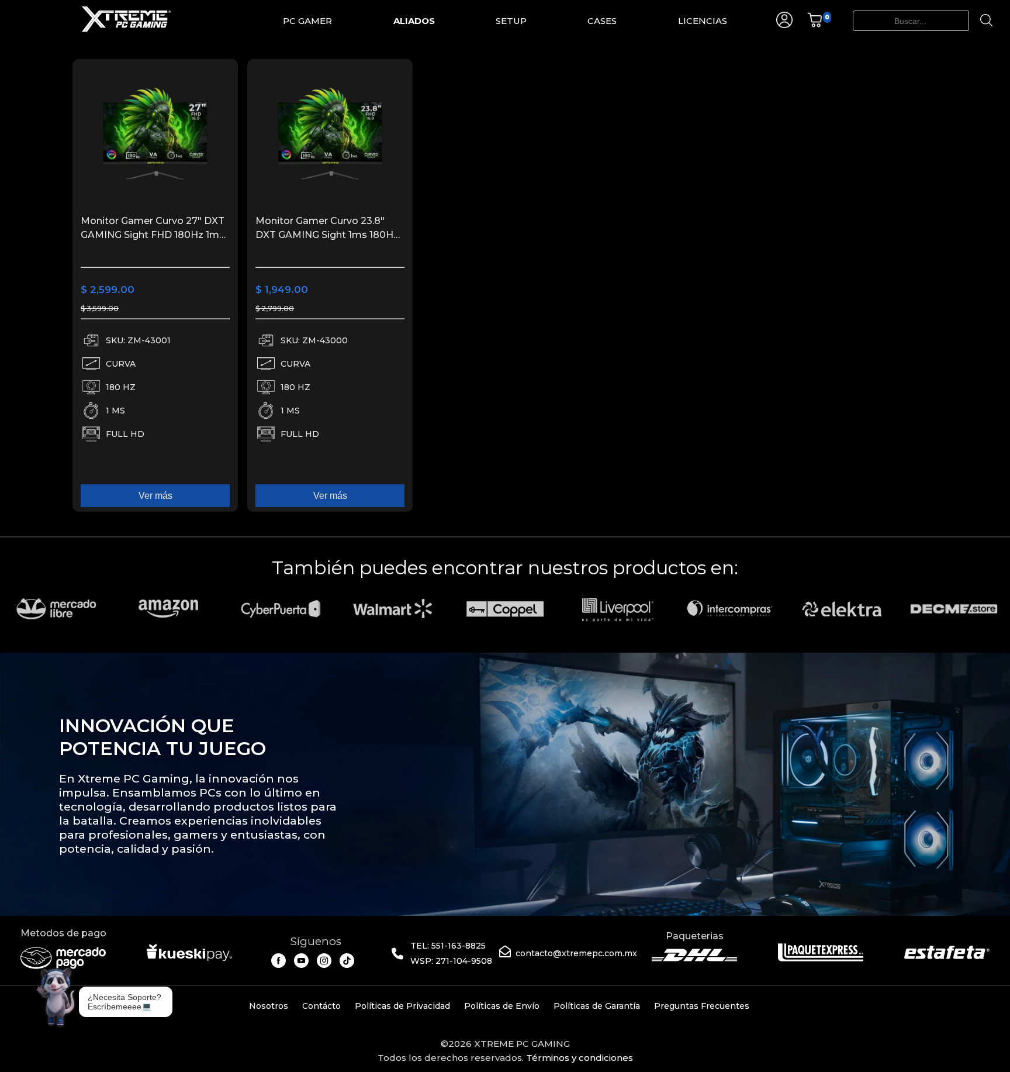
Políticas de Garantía (597, 1006)
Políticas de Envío (501, 1006)
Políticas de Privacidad (402, 1006)
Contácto (321, 1006)
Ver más (155, 496)
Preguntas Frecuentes (701, 1006)
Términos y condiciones (579, 1057)
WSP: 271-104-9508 (451, 961)
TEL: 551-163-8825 (448, 945)
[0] (815, 24)
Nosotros (268, 1006)
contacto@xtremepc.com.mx (576, 953)
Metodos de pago (63, 933)
